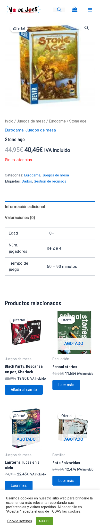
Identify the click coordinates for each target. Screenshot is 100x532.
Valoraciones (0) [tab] (20, 217)
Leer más (66, 385)
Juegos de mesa (31, 121)
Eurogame (57, 121)
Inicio (9, 121)
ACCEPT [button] (44, 521)
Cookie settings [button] (19, 521)
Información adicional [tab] (25, 206)
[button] (86, 28)
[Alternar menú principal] (89, 9)
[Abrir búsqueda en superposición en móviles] (59, 10)
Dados (27, 181)
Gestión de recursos (50, 181)
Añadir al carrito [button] (24, 389)
